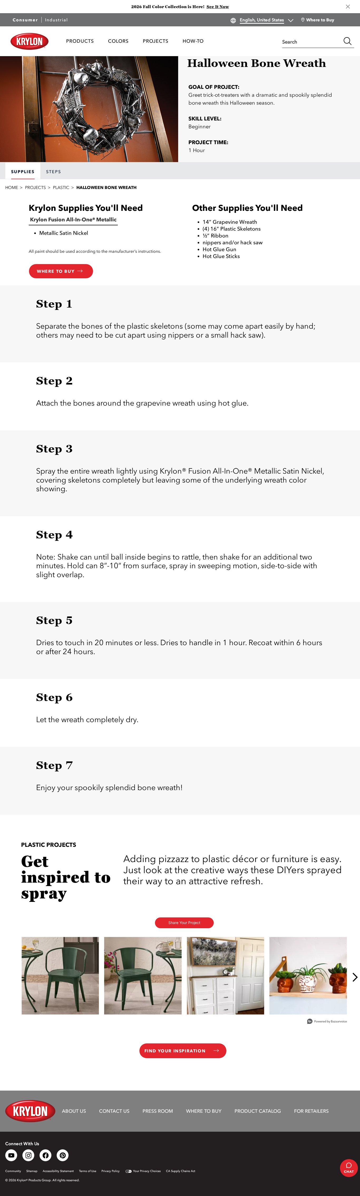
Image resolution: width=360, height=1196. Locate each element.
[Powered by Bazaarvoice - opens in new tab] (327, 1022)
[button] (261, 118)
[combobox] (311, 41)
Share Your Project (184, 922)
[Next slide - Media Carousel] (354, 977)
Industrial (56, 19)
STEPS (53, 171)
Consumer (25, 19)
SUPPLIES (23, 171)
